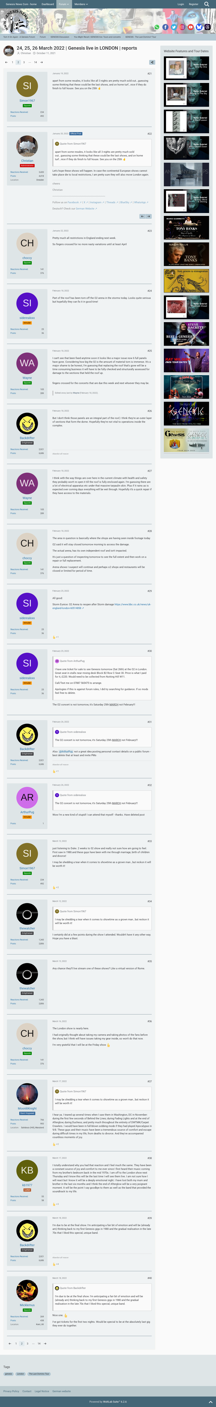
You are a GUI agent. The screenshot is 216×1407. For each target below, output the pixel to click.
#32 (149, 785)
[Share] (152, 62)
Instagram (95, 202)
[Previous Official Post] (142, 216)
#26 (149, 411)
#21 (149, 73)
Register (193, 4)
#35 (149, 961)
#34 (149, 901)
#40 (149, 1278)
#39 (149, 1218)
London (20, 1374)
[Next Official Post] (149, 216)
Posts (13, 116)
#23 (149, 230)
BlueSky (124, 202)
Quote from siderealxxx (73, 731)
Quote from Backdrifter (73, 1288)
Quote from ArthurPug (72, 661)
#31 (149, 722)
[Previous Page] (6, 62)
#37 (149, 1081)
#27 (149, 470)
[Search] (207, 4)
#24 (149, 290)
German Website (85, 208)
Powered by (108, 1401)
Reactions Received (19, 112)
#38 (149, 1158)
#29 (149, 591)
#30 (149, 651)
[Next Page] (41, 62)
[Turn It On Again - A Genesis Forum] (108, 21)
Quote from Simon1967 (73, 143)
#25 (149, 350)
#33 (149, 841)
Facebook (73, 202)
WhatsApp (140, 202)
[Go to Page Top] (210, 1402)
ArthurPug (67, 751)
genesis (8, 1374)
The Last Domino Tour (39, 1374)
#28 (149, 531)
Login (181, 4)
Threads (110, 202)
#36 (149, 1021)
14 (35, 62)
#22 (149, 133)
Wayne (76, 393)
